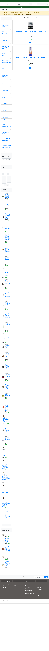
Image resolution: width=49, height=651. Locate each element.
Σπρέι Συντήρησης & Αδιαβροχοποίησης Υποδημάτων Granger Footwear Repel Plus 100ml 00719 (6, 339)
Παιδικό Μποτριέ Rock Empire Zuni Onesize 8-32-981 (7, 205)
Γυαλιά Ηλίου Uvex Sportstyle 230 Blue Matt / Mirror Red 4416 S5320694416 (7, 248)
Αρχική (21, 7)
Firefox (22, 14)
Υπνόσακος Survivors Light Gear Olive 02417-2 (7, 196)
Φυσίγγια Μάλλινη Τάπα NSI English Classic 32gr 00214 (7, 386)
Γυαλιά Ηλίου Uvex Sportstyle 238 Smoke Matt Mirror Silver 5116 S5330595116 (7, 260)
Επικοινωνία (3, 1)
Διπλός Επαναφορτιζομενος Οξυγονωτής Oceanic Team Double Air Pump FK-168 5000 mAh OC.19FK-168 (6, 273)
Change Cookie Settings (29, 593)
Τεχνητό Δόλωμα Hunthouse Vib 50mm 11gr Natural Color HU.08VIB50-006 (7, 514)
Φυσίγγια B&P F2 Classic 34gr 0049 (7, 555)
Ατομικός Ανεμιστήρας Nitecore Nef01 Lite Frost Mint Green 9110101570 (7, 326)
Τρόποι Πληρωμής (5, 584)
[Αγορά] (30, 42)
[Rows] (36, 17)
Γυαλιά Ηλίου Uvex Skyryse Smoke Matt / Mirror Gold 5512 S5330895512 (7, 226)
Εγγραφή (46, 577)
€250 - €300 (4, 182)
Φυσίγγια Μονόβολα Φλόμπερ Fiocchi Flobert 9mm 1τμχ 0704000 (7, 548)
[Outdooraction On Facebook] (2, 577)
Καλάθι (25, 7)
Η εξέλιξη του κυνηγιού (6, 587)
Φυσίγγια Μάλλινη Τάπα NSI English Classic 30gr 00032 (7, 355)
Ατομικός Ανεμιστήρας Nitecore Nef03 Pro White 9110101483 (7, 315)
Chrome (25, 14)
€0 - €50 (4, 177)
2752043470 (39, 585)
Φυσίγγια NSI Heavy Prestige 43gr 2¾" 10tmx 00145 (7, 376)
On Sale (26, 585)
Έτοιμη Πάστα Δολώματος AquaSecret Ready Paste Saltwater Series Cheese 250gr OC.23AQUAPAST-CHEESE (6, 491)
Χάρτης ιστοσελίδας (29, 591)
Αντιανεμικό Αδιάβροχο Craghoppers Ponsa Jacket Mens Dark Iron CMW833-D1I (7, 215)
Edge (31, 14)
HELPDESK (46, 1)
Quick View (45, 17)
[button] (41, 4)
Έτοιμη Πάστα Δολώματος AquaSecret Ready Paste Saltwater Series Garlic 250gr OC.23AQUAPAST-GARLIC (6, 478)
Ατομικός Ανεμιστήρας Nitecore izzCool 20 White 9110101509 (7, 294)
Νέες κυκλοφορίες (28, 584)
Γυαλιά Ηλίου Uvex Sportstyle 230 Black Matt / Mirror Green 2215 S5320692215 (7, 237)
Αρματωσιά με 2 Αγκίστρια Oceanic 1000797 (7, 540)
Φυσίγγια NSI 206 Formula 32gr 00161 (7, 395)
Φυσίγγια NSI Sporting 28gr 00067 (7, 346)
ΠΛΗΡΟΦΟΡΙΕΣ (28, 594)
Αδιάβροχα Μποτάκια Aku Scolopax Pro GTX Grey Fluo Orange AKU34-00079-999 (7, 283)
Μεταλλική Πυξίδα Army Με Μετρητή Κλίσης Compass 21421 (7, 429)
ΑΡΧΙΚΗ (18, 7)
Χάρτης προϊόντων (28, 590)
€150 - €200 (4, 179)
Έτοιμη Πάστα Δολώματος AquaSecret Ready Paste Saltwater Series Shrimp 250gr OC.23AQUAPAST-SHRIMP (6, 465)
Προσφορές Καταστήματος (30, 587)
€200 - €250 (9, 179)
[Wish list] (34, 42)
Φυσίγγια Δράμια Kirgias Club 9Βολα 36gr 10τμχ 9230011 (7, 564)
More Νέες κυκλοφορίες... (6, 525)
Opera (28, 14)
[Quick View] (32, 42)
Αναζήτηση (6, 185)
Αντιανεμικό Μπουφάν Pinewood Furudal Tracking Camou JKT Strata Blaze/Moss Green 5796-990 (7, 406)
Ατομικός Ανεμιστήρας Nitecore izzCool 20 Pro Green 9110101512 (7, 304)
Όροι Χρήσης (4, 585)
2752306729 (39, 587)
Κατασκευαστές (9, 9)
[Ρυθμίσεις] (38, 4)
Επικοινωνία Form (40, 583)
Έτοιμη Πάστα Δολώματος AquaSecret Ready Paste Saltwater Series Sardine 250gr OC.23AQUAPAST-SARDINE (6, 503)
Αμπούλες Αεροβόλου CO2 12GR (7, 534)
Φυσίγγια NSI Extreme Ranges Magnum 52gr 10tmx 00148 (7, 366)
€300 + (9, 181)
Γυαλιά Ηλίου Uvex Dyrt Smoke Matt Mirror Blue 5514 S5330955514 (7, 440)
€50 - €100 (8, 177)
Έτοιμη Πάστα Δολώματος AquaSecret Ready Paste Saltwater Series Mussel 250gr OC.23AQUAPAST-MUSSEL (6, 453)
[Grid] (34, 17)
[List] (37, 17)
